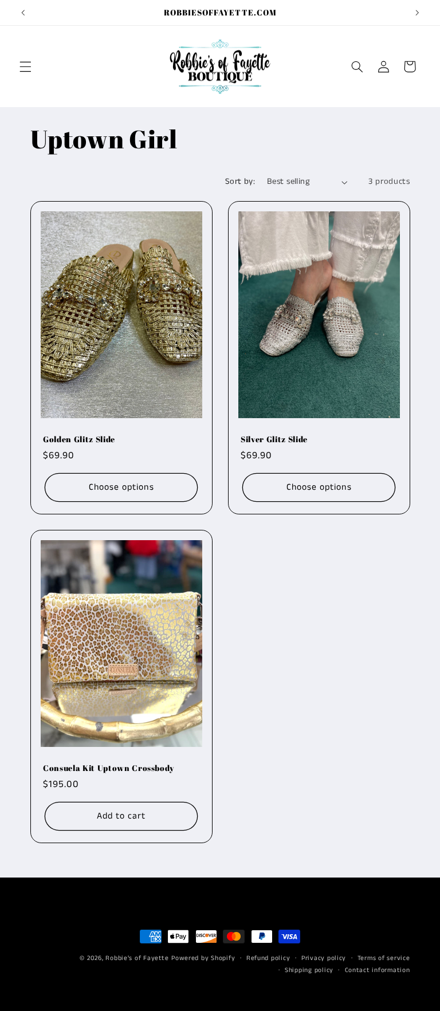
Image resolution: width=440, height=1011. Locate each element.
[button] (25, 66)
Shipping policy (309, 970)
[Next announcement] (417, 12)
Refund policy (268, 958)
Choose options (121, 487)
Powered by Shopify (203, 958)
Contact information (377, 970)
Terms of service (384, 958)
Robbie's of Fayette (136, 958)
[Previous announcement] (23, 12)
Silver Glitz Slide (274, 439)
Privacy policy (323, 958)
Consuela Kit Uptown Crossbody (108, 768)
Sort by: (240, 181)
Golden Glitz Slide (79, 439)
